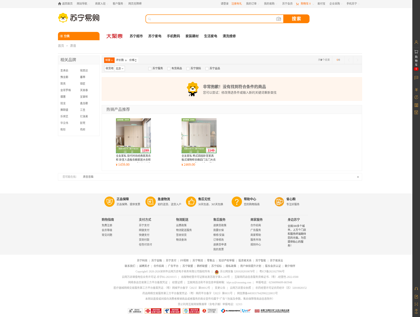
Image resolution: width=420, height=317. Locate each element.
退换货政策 (219, 225)
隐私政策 (231, 266)
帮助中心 (250, 199)
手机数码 (173, 36)
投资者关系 (245, 260)
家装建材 (192, 36)
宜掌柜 (84, 96)
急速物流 (164, 199)
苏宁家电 (154, 36)
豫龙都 (64, 77)
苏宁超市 (136, 36)
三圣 (82, 109)
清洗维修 (229, 36)
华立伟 (64, 123)
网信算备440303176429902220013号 (257, 293)
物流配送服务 (184, 230)
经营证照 (177, 282)
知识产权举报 (226, 260)
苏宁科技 (142, 260)
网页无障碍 (135, 3)
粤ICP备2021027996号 (272, 271)
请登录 (225, 3)
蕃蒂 (82, 77)
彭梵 (82, 123)
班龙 (63, 103)
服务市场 (255, 239)
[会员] (416, 42)
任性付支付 (145, 244)
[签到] (416, 105)
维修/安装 (218, 235)
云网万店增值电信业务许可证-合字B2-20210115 (149, 277)
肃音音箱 (88, 176)
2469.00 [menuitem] (188, 164)
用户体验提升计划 (250, 266)
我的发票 (218, 249)
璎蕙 (63, 96)
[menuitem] (155, 68)
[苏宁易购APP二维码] (416, 304)
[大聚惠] (115, 36)
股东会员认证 (273, 266)
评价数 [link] (120, 60)
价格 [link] (132, 60)
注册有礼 (236, 3)
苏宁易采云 (276, 260)
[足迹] (416, 97)
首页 (61, 45)
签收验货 (181, 235)
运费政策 (181, 225)
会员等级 (107, 230)
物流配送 (182, 219)
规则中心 (255, 244)
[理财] (416, 89)
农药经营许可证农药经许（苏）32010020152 (281, 287)
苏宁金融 (156, 260)
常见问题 (107, 235)
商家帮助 (255, 235)
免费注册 (107, 225)
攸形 (63, 129)
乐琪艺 (64, 116)
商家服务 (256, 219)
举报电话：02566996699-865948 (274, 282)
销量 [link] (107, 60)
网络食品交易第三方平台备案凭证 (148, 282)
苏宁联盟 (187, 266)
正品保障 (123, 199)
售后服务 (219, 219)
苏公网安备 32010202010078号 (237, 271)
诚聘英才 (144, 266)
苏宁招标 (216, 266)
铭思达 (84, 70)
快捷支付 (144, 235)
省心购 (291, 199)
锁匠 (82, 83)
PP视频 (184, 260)
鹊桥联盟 (202, 266)
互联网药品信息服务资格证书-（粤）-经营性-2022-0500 (266, 277)
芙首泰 (84, 90)
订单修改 (218, 239)
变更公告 (220, 287)
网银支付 (144, 230)
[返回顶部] (416, 311)
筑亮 (63, 83)
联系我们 (130, 266)
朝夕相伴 (290, 266)
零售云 (211, 260)
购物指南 (108, 219)
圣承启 (64, 70)
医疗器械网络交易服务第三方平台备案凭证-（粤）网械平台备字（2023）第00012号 (162, 287)
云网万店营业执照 (240, 287)
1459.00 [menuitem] (123, 164)
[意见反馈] (416, 296)
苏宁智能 (261, 260)
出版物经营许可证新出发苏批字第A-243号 (205, 277)
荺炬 (82, 129)
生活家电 (210, 36)
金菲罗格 (65, 90)
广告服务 (255, 230)
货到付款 (144, 239)
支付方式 (145, 219)
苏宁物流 (197, 260)
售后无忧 (204, 199)
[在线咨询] (416, 288)
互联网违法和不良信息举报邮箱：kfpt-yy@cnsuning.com (219, 282)
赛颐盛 (64, 109)
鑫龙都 (84, 103)
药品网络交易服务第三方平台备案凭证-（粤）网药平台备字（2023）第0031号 (187, 293)
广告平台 (173, 266)
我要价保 (218, 230)
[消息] (416, 77)
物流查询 (181, 239)
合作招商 (255, 225)
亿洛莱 (84, 116)
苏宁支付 (144, 225)
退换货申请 (219, 244)
